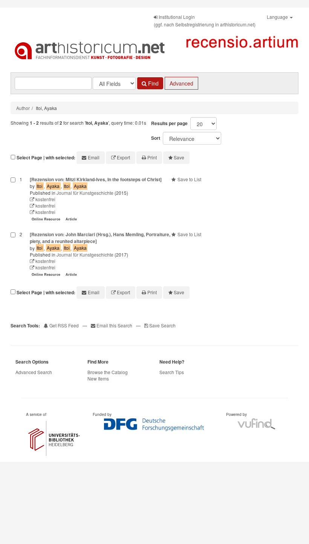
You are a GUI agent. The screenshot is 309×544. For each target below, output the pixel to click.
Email (93, 157)
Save (179, 157)
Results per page (169, 123)
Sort (155, 137)
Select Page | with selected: (46, 157)
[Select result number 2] (13, 255)
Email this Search (114, 325)
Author (23, 108)
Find (153, 83)
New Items (98, 378)
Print (152, 157)
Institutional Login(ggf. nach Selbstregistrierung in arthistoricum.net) (204, 21)
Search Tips (171, 372)
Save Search (162, 325)
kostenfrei (44, 199)
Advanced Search (33, 372)
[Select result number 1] (13, 200)
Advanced (181, 83)
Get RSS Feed (63, 325)
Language (278, 17)
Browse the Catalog (107, 372)
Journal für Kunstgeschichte (85, 192)
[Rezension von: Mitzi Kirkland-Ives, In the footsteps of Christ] (96, 179)
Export (123, 157)
